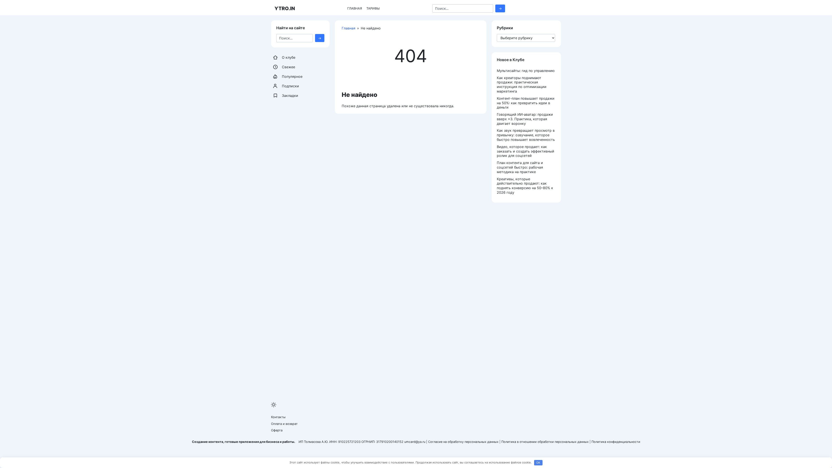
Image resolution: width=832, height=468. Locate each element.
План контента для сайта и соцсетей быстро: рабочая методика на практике (520, 167)
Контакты (278, 417)
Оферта (277, 430)
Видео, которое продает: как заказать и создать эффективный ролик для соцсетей (525, 151)
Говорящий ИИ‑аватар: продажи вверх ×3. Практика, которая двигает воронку (525, 119)
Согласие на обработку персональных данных (463, 442)
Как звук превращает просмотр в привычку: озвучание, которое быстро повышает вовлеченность (526, 135)
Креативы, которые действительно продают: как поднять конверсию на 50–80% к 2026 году (525, 186)
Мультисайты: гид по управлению (526, 70)
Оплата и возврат (284, 424)
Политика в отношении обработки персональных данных (545, 442)
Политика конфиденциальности (616, 442)
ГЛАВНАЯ (354, 8)
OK (538, 462)
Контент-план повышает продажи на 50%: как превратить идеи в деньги (525, 103)
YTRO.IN (285, 8)
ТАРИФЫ (373, 8)
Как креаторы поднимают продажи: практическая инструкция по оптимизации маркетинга (521, 84)
